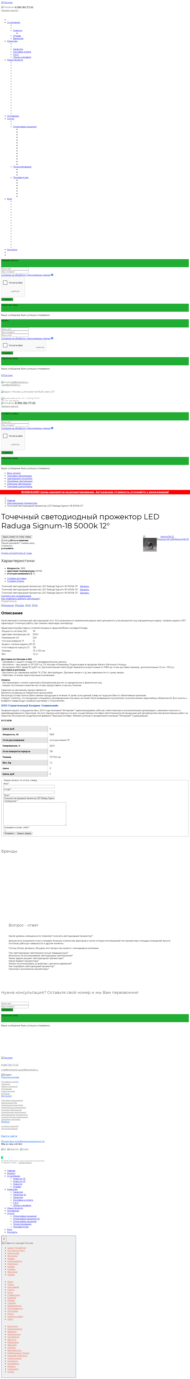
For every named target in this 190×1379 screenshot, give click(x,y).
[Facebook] (7, 605)
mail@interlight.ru (19, 382)
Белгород (12, 1326)
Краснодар (13, 1253)
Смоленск (12, 1361)
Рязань (11, 1300)
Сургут (11, 1289)
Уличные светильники (11, 1110)
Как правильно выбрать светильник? (20, 598)
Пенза (10, 1371)
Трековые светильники (19, 475)
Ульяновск (12, 1369)
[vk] (28, 605)
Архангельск (14, 1334)
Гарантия (18, 49)
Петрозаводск (15, 1308)
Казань (11, 1258)
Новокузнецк (14, 1358)
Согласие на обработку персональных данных (26, 275)
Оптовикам (13, 116)
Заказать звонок (9, 10)
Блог (9, 199)
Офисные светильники (19, 483)
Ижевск (11, 1366)
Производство (21, 177)
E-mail (7, 789)
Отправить (7, 299)
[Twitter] (24, 1149)
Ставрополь (13, 1295)
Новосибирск (14, 1261)
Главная (11, 500)
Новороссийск (15, 1316)
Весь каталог (14, 473)
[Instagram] (13, 1149)
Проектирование (22, 166)
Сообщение (10, 801)
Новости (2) (19, 1181)
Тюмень (11, 1303)
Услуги (10, 118)
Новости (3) (19, 1178)
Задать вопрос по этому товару (16, 537)
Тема (6, 795)
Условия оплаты (15, 581)
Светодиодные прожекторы (22, 503)
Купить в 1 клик (24, 553)
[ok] (35, 605)
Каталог (11, 1173)
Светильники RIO (9, 1103)
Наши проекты (15, 60)
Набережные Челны (18, 1353)
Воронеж (12, 1256)
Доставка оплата (22, 51)
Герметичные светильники (13, 1107)
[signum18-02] (165, 539)
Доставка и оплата (9, 1082)
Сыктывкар (13, 1287)
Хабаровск (13, 1342)
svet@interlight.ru (11, 385)
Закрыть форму (24, 833)
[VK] (3, 1149)
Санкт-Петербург (16, 1248)
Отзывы (17, 35)
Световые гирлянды (10, 1119)
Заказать (84, 586)
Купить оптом (8, 553)
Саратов (11, 1297)
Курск (10, 1313)
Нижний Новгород (17, 1355)
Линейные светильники (20, 481)
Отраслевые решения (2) (26, 1218)
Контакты (12, 249)
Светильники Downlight (19, 478)
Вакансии (18, 38)
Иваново (12, 1345)
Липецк (11, 1347)
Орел (10, 1319)
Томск (10, 1284)
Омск (10, 1281)
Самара (11, 1269)
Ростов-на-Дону (16, 1250)
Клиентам (12, 41)
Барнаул (11, 1331)
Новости (17, 30)
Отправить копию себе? (16, 827)
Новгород (12, 1264)
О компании (13, 22)
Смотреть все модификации (16, 596)
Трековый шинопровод (19, 486)
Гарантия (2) (19, 1194)
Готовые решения (9, 1126)
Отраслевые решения (25, 126)
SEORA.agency (25, 1162)
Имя (6, 783)
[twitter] (19, 605)
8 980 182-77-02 (24, 7)
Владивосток (14, 1350)
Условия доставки (16, 578)
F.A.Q (16, 1202)
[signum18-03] (181, 539)
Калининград (14, 1305)
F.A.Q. (16, 54)
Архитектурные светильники (14, 1117)
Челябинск (13, 1337)
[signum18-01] (166, 536)
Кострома (12, 1311)
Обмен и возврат (22, 57)
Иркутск (11, 1339)
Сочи (10, 1292)
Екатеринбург (14, 1329)
